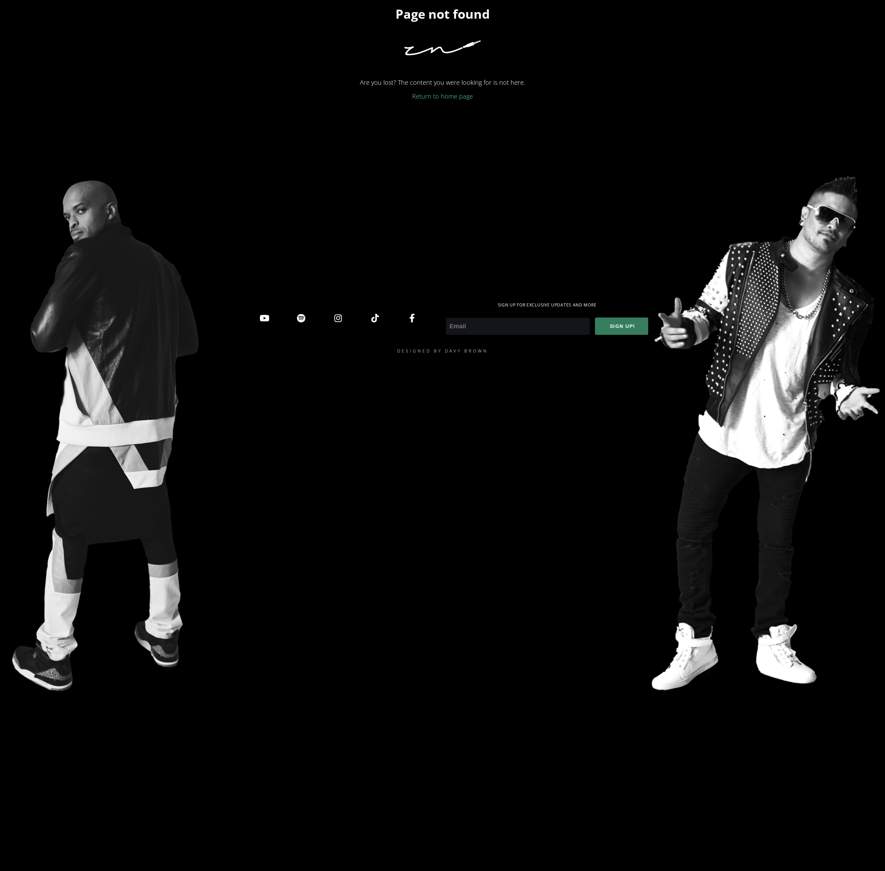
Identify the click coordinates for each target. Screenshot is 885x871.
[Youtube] (264, 318)
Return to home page (442, 96)
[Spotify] (301, 318)
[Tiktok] (375, 318)
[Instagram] (338, 318)
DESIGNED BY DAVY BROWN (442, 351)
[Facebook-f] (412, 318)
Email (453, 313)
